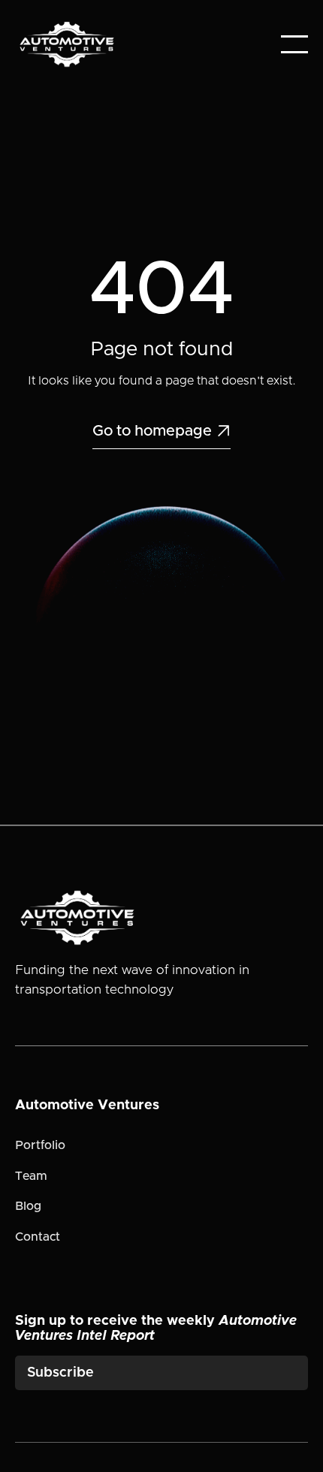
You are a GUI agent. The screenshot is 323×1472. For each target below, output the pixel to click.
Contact (37, 1237)
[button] (294, 44)
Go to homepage (161, 431)
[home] (67, 44)
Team (31, 1176)
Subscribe (60, 1373)
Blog (28, 1206)
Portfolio (40, 1145)
